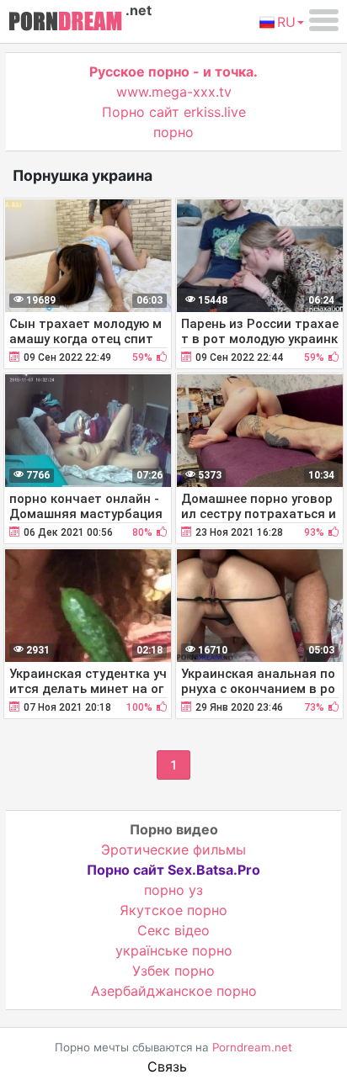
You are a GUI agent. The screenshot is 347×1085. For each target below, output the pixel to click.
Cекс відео (173, 930)
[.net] (65, 23)
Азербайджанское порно (174, 990)
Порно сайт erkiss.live (174, 111)
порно (173, 132)
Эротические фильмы (173, 849)
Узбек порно (173, 970)
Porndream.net (252, 1047)
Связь (167, 1066)
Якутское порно (173, 910)
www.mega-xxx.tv (174, 91)
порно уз (173, 889)
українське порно (173, 950)
